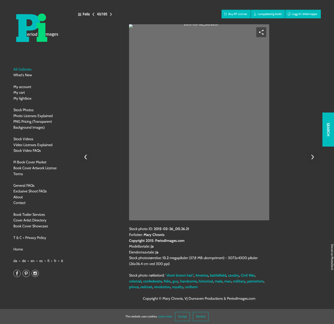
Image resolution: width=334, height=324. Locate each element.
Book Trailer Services (29, 214)
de (24, 261)
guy (175, 281)
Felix (167, 281)
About (18, 197)
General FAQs (24, 185)
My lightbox (22, 98)
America (201, 275)
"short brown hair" (179, 275)
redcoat (146, 287)
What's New (22, 75)
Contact (19, 203)
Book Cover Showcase (30, 226)
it (62, 261)
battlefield (218, 275)
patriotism (255, 281)
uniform (191, 287)
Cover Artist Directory (29, 220)
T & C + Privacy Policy (29, 238)
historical (206, 281)
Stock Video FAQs (27, 150)
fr (55, 261)
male (218, 281)
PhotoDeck (332, 263)
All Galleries (22, 69)
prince (134, 287)
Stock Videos (23, 139)
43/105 (102, 14)
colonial (135, 281)
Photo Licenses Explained (33, 116)
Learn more (165, 316)
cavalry (233, 275)
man (227, 281)
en (33, 261)
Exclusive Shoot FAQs (30, 191)
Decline (201, 316)
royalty (177, 287)
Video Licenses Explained (32, 145)
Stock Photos (23, 110)
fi (48, 261)
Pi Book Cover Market (29, 162)
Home (18, 249)
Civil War (248, 275)
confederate (152, 281)
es (41, 261)
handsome (188, 281)
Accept (182, 316)
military (239, 281)
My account (22, 87)
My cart (19, 92)
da (15, 261)
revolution (162, 287)
